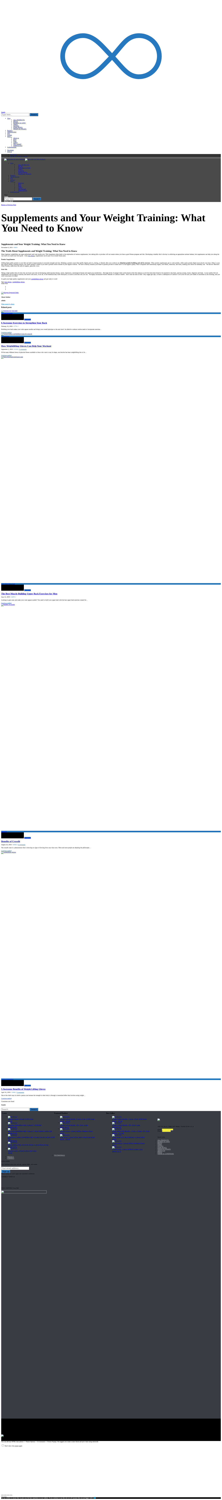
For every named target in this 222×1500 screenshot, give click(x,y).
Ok (95, 1498)
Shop (8, 118)
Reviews (9, 130)
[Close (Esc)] (2, 1495)
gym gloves (31, 256)
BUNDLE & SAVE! (19, 123)
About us (16, 138)
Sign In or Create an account (18, 156)
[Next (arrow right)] (5, 1496)
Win (8, 133)
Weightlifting (5, 336)
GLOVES (16, 126)
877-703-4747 (166, 1131)
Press (14, 141)
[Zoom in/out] (11, 1495)
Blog (14, 139)
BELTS (15, 121)
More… (9, 136)
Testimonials (59, 1155)
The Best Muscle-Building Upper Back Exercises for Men (29, 593)
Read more (27, 319)
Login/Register (11, 147)
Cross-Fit (4, 831)
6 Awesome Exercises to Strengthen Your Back (24, 323)
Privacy (10, 1157)
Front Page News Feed (8, 584)
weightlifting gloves (37, 279)
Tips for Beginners (7, 313)
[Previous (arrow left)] (2, 1496)
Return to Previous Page (8, 205)
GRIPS (15, 124)
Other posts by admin (7, 304)
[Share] (5, 1495)
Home (3, 203)
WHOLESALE (11, 132)
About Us (161, 1151)
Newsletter (10, 150)
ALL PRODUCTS (19, 120)
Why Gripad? (17, 144)
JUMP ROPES (18, 127)
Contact (9, 135)
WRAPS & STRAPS (19, 129)
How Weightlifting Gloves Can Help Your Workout (26, 346)
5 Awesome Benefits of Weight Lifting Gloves (23, 1089)
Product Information (13, 203)
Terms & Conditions (166, 1154)
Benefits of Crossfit (10, 841)
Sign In (9, 152)
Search (34, 114)
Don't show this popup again (13, 1446)
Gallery (15, 142)
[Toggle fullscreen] (8, 1495)
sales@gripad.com (167, 1129)
